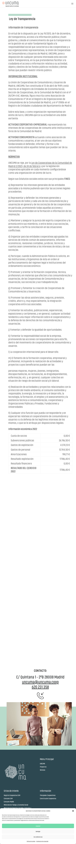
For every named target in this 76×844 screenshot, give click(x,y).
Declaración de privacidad (42, 841)
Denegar (38, 831)
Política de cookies (31, 841)
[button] (73, 811)
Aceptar (38, 826)
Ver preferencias (38, 837)
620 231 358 (40, 686)
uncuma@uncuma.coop (40, 681)
